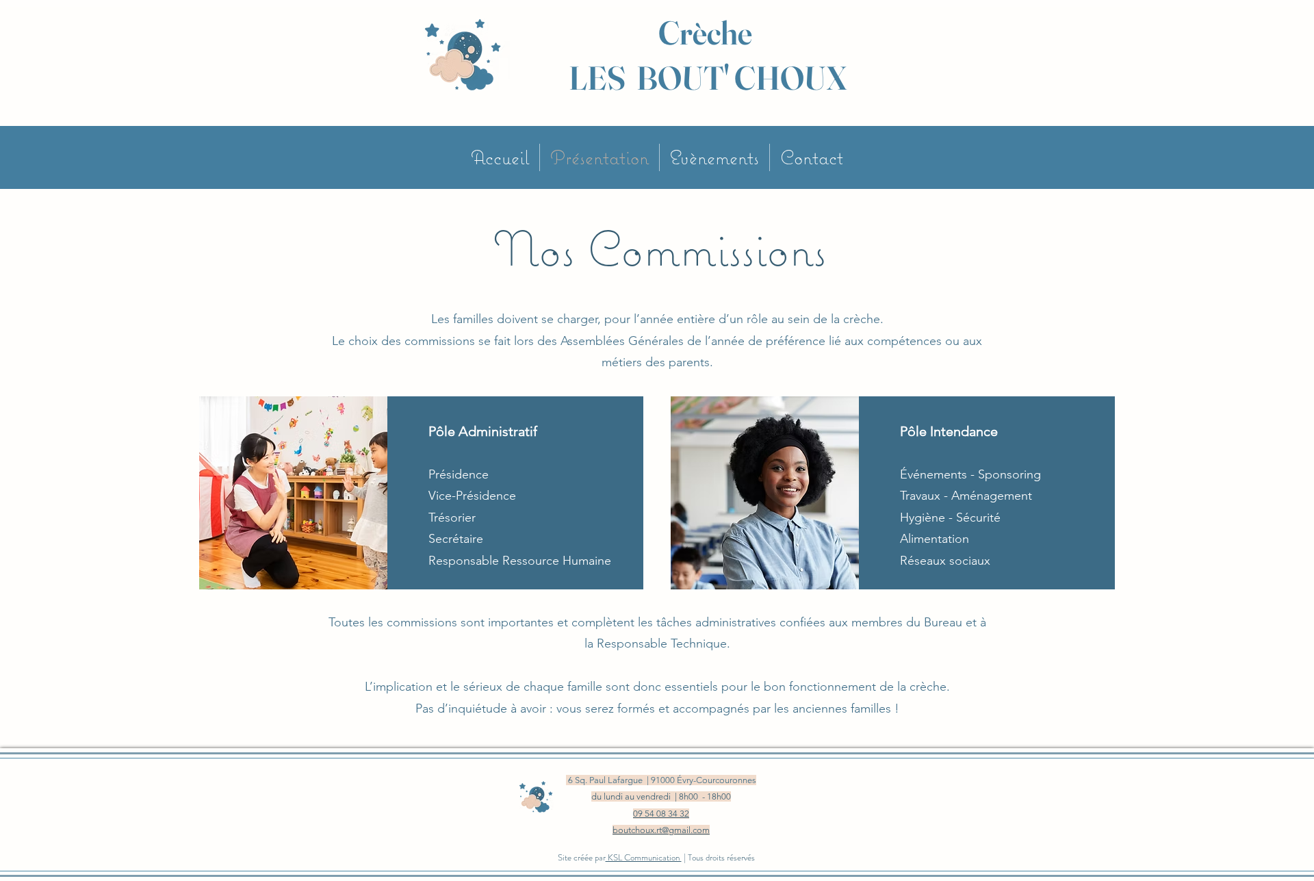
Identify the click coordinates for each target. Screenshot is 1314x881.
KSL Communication (644, 857)
